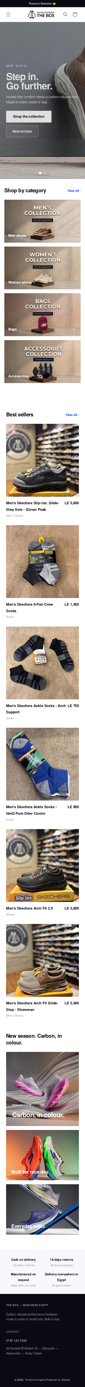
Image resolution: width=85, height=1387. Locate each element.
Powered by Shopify (58, 1379)
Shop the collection (28, 116)
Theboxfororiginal (35, 1379)
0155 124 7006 (16, 1340)
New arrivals (22, 131)
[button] (8, 14)
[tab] (40, 173)
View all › (74, 190)
